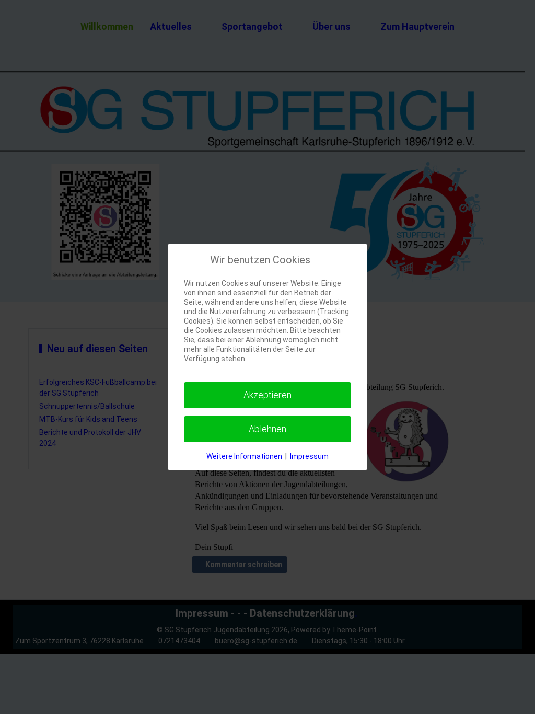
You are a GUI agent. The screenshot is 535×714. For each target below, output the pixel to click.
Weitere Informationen (244, 456)
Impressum (309, 456)
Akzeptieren (267, 394)
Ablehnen (267, 428)
